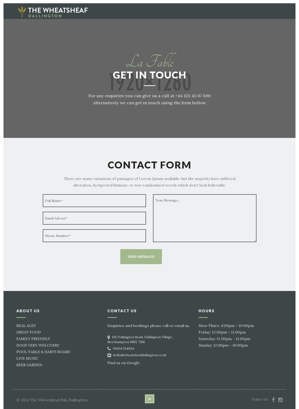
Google (133, 362)
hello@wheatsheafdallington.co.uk (139, 355)
